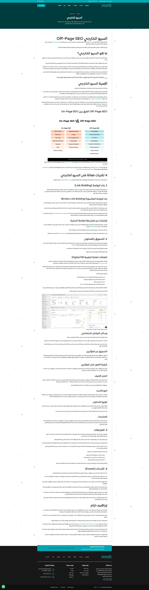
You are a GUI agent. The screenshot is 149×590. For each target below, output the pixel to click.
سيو (64, 557)
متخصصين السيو (102, 263)
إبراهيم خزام (93, 226)
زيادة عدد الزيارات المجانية (66, 180)
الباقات (72, 570)
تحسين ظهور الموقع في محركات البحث (85, 169)
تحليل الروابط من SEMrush (63, 213)
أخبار (53, 557)
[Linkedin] (42, 1)
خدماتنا (75, 557)
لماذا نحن (71, 568)
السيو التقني (97, 167)
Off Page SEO (56, 42)
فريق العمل (71, 575)
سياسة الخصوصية (70, 587)
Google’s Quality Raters (96, 98)
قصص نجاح (86, 570)
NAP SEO (81, 524)
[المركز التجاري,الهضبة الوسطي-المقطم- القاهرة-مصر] (52, 570)
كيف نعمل (71, 572)
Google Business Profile (90, 524)
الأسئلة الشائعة (85, 575)
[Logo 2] (106, 5)
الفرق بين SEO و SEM (84, 572)
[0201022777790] (52, 574)
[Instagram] (40, 1)
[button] (3, 586)
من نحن (80, 557)
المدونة (58, 557)
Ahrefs (54, 213)
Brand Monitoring (62, 233)
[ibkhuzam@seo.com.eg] (52, 577)
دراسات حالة (86, 568)
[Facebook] (37, 1)
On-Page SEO (68, 162)
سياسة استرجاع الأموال (54, 587)
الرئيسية (87, 557)
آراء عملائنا (71, 577)
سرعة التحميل (46, 167)
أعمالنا (69, 557)
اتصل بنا (47, 557)
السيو (90, 42)
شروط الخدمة (62, 587)
